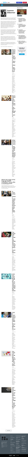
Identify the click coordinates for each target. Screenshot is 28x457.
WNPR (5, 445)
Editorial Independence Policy (23, 445)
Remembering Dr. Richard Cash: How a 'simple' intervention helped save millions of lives (14, 60)
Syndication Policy (24, 443)
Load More (8, 430)
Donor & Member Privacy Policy (18, 450)
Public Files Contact (3, 446)
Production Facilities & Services (24, 447)
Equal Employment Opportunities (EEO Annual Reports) (18, 448)
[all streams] (27, 5)
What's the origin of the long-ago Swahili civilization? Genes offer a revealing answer (8, 181)
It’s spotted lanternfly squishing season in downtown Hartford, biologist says (22, 26)
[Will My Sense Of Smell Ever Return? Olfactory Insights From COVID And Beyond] (6, 390)
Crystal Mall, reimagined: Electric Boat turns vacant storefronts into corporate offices (22, 31)
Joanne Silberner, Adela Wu (13, 292)
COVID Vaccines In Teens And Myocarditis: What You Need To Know (13, 321)
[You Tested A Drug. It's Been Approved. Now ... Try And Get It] (6, 353)
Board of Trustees (12, 442)
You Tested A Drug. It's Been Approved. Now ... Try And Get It (14, 358)
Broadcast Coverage (23, 438)
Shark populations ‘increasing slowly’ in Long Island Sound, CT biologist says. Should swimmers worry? (22, 37)
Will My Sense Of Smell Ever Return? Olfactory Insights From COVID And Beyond (14, 398)
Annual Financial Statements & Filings (24, 436)
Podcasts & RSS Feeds (18, 437)
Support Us (11, 450)
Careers (11, 447)
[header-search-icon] (15, 2)
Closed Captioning (24, 440)
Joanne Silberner (13, 73)
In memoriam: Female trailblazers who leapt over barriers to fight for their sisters (14, 202)
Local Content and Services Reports (24, 449)
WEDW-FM (2, 445)
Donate (25, 2)
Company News (12, 437)
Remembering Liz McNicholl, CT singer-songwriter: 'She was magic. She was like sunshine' (22, 20)
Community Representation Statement (18, 441)
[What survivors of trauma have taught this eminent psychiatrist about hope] (6, 142)
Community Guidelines (17, 443)
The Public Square (24, 451)
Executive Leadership (11, 439)
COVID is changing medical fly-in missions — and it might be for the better (14, 282)
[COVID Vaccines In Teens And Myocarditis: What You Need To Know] (6, 314)
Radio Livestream (18, 439)
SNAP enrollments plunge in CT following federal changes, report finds (22, 42)
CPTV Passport (18, 445)
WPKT (6, 445)
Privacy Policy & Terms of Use (18, 452)
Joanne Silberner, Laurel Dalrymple (13, 215)
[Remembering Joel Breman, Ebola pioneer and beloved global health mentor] (6, 98)
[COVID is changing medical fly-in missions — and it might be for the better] (6, 276)
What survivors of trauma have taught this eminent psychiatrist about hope (14, 148)
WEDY (2, 444)
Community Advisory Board (12, 444)
